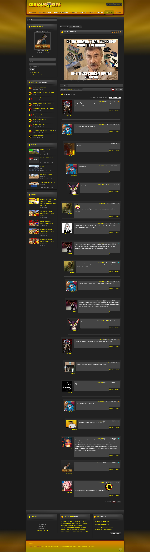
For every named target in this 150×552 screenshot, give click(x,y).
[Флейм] (30, 89)
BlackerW (83, 527)
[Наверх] (120, 549)
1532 (41, 89)
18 (108, 320)
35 (52, 187)
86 (43, 126)
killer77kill (69, 115)
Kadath (74, 429)
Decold (69, 532)
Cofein (72, 373)
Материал (101, 101)
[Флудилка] (30, 94)
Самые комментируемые (103, 529)
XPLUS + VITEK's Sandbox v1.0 (48, 158)
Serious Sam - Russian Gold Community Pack (45, 108)
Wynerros (76, 194)
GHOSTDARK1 (76, 521)
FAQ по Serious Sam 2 (39, 124)
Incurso (69, 523)
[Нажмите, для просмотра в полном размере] (91, 79)
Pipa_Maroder (37, 126)
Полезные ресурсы (38, 135)
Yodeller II (42, 166)
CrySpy (70, 448)
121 (40, 110)
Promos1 (42, 176)
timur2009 (42, 185)
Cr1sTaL (70, 392)
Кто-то (74, 523)
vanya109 (64, 523)
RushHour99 (73, 529)
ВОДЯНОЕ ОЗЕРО (45, 149)
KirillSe (70, 214)
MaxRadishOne (75, 527)
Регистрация (35, 72)
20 (108, 482)
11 (108, 401)
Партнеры (44, 546)
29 (39, 116)
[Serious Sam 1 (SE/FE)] (30, 111)
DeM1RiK (64, 532)
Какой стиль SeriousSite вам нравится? (44, 103)
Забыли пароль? (37, 75)
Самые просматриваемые (104, 527)
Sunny (34, 94)
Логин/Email (32, 57)
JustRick (85, 523)
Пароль (31, 62)
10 (107, 382)
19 (107, 421)
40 (51, 179)
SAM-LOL (65, 26)
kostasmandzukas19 (77, 532)
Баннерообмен (82, 546)
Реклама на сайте (53, 546)
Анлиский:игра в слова (39, 87)
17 (108, 184)
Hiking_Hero (36, 132)
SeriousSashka (78, 525)
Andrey (70, 521)
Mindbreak (64, 521)
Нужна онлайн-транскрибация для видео (45, 92)
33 (52, 162)
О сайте (31, 543)
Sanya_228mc (65, 529)
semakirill (42, 152)
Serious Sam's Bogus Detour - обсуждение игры (46, 130)
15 (107, 438)
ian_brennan (81, 529)
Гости (46, 50)
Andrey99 (69, 492)
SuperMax (64, 525)
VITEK (41, 160)
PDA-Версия (91, 546)
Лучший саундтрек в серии (40, 114)
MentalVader (68, 234)
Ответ (111, 110)
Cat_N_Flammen (66, 527)
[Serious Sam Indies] (30, 132)
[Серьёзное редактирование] (30, 137)
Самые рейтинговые (102, 521)
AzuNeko (69, 135)
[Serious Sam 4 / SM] (30, 100)
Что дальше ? (37, 98)
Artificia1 (71, 156)
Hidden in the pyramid (46, 174)
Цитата (117, 110)
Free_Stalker (68, 473)
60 (39, 100)
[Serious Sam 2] (30, 127)
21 (50, 171)
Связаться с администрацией (68, 546)
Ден (41, 168)
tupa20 (86, 532)
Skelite (70, 89)
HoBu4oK (70, 525)
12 (108, 363)
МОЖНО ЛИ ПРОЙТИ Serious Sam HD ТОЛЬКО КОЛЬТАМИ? (47, 213)
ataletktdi (35, 89)
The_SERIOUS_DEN (42, 530)
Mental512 (79, 523)
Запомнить (36, 66)
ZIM (35, 546)
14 (108, 165)
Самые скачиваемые (102, 524)
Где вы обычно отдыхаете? (41, 119)
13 (107, 301)
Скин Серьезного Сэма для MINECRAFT (51, 182)
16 (107, 463)
